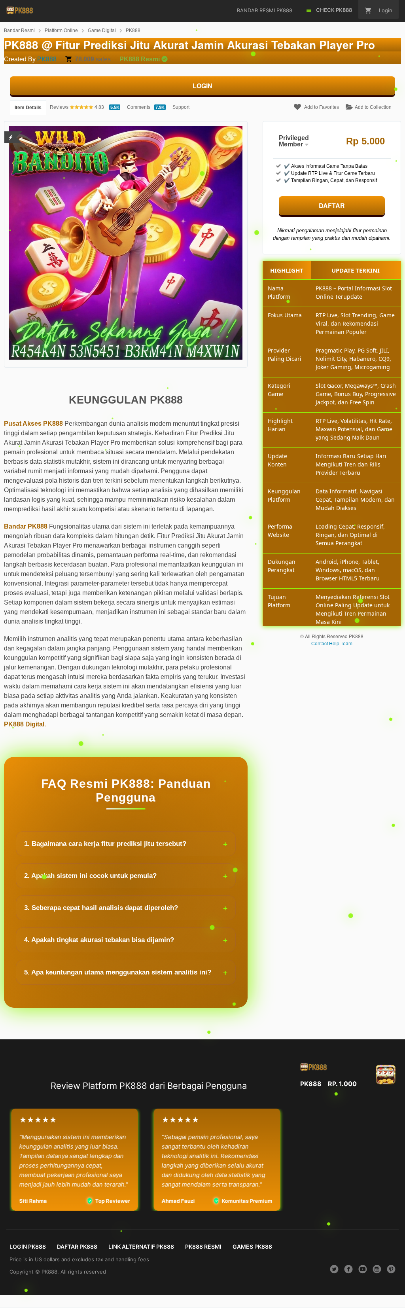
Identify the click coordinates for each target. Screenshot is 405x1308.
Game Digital (102, 30)
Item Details (28, 107)
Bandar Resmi (19, 30)
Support (180, 107)
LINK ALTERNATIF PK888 (141, 1246)
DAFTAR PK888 (77, 1246)
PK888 (133, 30)
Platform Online (61, 30)
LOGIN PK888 (27, 1246)
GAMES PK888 (252, 1246)
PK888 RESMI (203, 1246)
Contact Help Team (331, 643)
